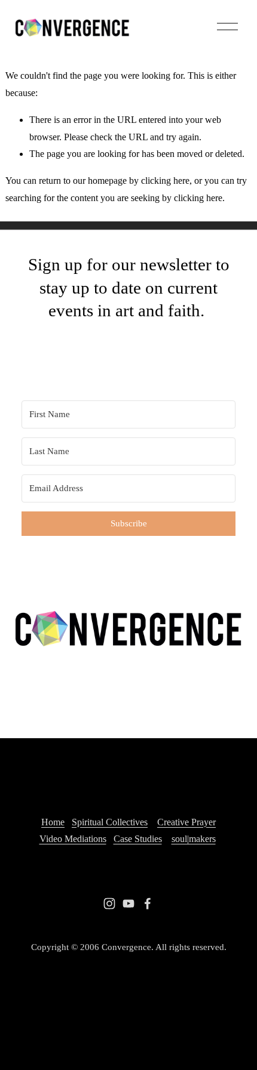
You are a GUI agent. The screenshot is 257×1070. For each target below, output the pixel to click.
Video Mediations (72, 839)
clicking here (165, 180)
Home (53, 822)
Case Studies (138, 839)
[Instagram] (109, 903)
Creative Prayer (186, 822)
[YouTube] (128, 903)
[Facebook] (148, 903)
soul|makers (194, 839)
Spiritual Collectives (110, 822)
